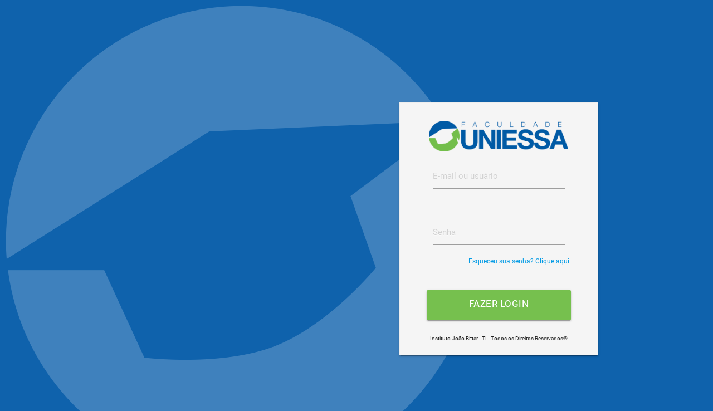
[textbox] (499, 176)
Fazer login (499, 304)
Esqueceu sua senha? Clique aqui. (519, 261)
